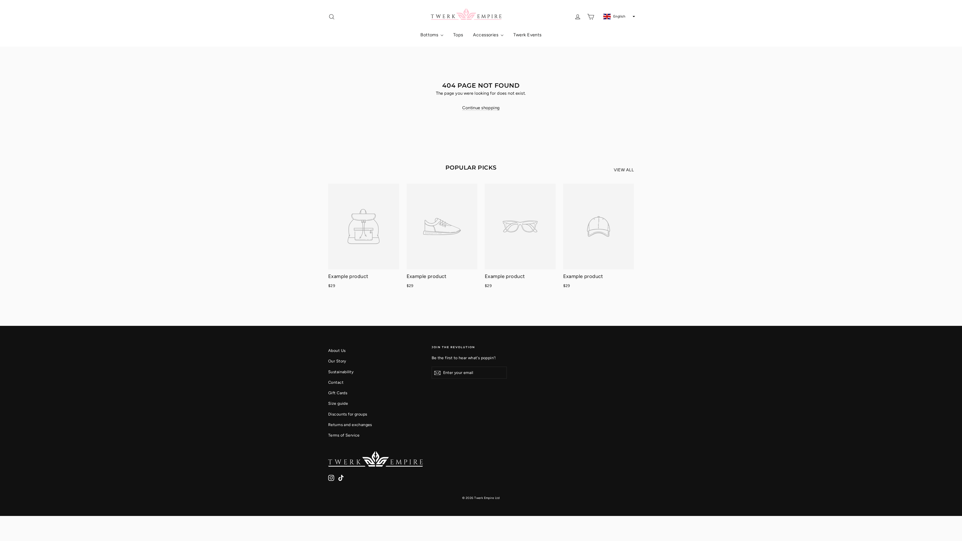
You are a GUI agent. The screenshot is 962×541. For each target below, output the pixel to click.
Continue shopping (481, 107)
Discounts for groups (347, 414)
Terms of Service (344, 435)
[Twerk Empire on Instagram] (331, 477)
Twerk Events (527, 35)
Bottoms (429, 35)
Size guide (338, 403)
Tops (458, 35)
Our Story (337, 361)
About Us (336, 350)
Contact (335, 382)
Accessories (486, 35)
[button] (618, 17)
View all (624, 169)
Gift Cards (337, 392)
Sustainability (340, 371)
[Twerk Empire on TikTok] (341, 477)
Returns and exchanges (350, 424)
